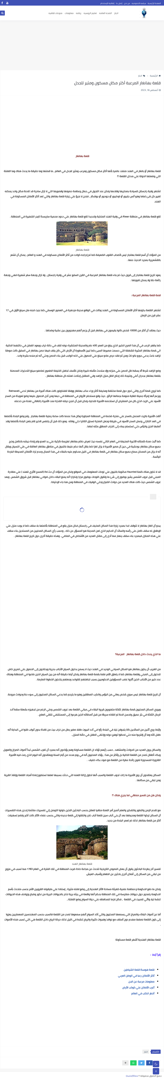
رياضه (78, 13)
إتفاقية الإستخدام (107, 3)
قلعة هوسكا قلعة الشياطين (139, 969)
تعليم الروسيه (90, 13)
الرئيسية (154, 76)
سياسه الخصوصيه (139, 3)
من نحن (127, 3)
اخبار (116, 13)
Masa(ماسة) (132, 1076)
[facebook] (2, 3)
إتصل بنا (119, 3)
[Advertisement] (82, 45)
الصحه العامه (105, 13)
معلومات (69, 13)
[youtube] (7, 3)
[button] (149, 1062)
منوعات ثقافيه (55, 13)
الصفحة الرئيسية (154, 3)
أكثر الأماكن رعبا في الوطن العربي (136, 975)
